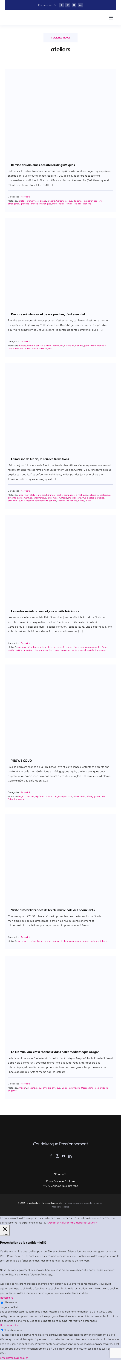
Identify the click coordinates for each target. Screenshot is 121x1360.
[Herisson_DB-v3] (24, 15)
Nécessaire (10, 1302)
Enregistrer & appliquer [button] (14, 1357)
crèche (103, 647)
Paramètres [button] (77, 1222)
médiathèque (101, 1087)
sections (87, 203)
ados (20, 941)
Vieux (88, 500)
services (43, 348)
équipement (23, 497)
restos (67, 649)
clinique (47, 345)
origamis (12, 1090)
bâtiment (50, 494)
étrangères (13, 203)
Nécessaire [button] (6, 1297)
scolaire (77, 203)
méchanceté (74, 497)
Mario (64, 497)
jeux (50, 497)
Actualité (25, 196)
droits (11, 649)
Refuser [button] (64, 1222)
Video (81, 500)
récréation (25, 348)
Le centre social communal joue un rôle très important (48, 611)
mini (70, 796)
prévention (13, 348)
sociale (90, 649)
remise (69, 203)
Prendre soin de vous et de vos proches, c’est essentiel (48, 314)
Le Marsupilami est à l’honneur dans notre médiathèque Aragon (55, 1052)
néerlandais (79, 796)
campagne (69, 494)
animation (32, 647)
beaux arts (42, 941)
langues (34, 203)
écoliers (98, 200)
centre (39, 345)
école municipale (57, 941)
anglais (22, 200)
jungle (64, 1087)
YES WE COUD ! (22, 761)
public (22, 500)
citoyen (76, 647)
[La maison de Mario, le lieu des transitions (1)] (60, 364)
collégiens (93, 494)
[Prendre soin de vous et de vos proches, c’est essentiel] (60, 219)
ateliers (51, 200)
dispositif (88, 200)
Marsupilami (87, 1087)
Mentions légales (60, 1206)
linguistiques (45, 203)
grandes (24, 203)
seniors (52, 500)
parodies (99, 497)
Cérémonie (62, 200)
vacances (20, 799)
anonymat (23, 494)
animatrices (33, 200)
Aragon (22, 1087)
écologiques (106, 494)
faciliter (19, 649)
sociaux (61, 500)
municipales (88, 497)
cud (70, 200)
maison (56, 497)
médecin (101, 345)
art (26, 941)
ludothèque (74, 1087)
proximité (13, 500)
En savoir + (91, 1222)
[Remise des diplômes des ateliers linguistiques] (60, 70)
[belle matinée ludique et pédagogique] (60, 665)
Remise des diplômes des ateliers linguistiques (43, 165)
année (43, 200)
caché (60, 494)
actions (22, 647)
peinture (94, 941)
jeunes (86, 941)
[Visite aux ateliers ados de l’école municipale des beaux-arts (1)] (60, 815)
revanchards (41, 500)
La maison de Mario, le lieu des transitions (40, 459)
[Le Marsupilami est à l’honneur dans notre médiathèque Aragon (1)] (60, 957)
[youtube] (74, 5)
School (11, 799)
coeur (84, 647)
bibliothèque (53, 647)
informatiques (41, 649)
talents (103, 941)
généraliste (90, 345)
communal (58, 345)
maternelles (58, 203)
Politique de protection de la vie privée (83, 1202)
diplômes (77, 200)
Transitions (71, 500)
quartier (59, 649)
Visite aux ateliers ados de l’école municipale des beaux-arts (53, 910)
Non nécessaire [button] (9, 1325)
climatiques (81, 494)
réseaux (30, 500)
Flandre (79, 345)
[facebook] (61, 5)
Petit (51, 649)
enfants (12, 497)
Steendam (100, 649)
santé (35, 348)
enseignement (74, 941)
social (83, 649)
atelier (33, 494)
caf (62, 647)
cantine (31, 345)
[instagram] (67, 5)
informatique (39, 497)
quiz (103, 796)
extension (69, 345)
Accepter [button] (53, 1222)
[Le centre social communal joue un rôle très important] (60, 516)
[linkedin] (80, 5)
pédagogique (93, 796)
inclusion (28, 649)
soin (50, 348)
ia (31, 497)
